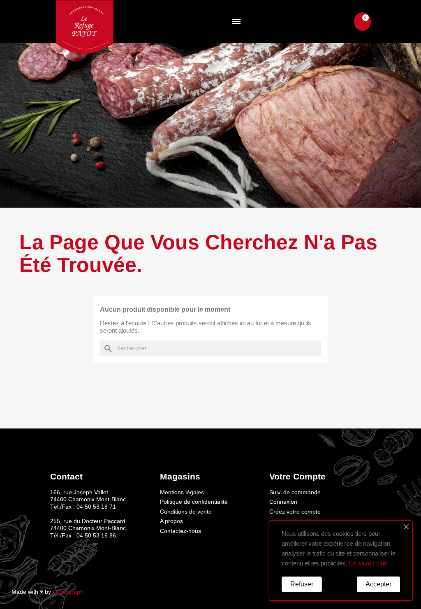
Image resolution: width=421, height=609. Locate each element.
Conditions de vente (186, 511)
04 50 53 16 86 (96, 535)
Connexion (283, 501)
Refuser (301, 584)
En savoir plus (368, 563)
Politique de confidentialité (194, 501)
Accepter (378, 584)
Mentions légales (182, 492)
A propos (171, 521)
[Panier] (362, 21)
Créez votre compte (295, 511)
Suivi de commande (295, 492)
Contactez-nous (180, 531)
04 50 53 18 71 (96, 506)
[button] (340, 21)
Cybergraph (68, 591)
